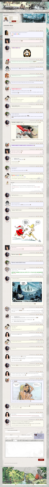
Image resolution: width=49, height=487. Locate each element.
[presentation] (6, 440)
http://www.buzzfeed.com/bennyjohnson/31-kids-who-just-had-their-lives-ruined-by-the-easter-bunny (25, 415)
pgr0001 (7, 85)
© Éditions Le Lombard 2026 (28, 484)
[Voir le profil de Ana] (7, 336)
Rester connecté (12, 22)
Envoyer (41, 459)
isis (7, 272)
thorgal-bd (7, 51)
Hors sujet (11, 463)
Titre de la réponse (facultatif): (12, 430)
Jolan (39, 437)
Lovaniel (7, 35)
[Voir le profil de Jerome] (7, 70)
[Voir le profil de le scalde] (7, 63)
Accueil (5, 463)
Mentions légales (22, 484)
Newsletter (39, 0)
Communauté (27, 10)
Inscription (34, 0)
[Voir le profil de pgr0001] (7, 264)
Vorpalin (7, 318)
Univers (7, 10)
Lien (38, 30)
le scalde (7, 64)
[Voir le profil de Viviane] (7, 77)
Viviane (7, 78)
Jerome (7, 71)
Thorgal (37, 436)
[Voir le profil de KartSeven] (7, 153)
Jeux (38, 10)
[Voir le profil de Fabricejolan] (7, 177)
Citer (40, 30)
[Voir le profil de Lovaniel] (7, 34)
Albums (11, 10)
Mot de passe (10, 19)
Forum (17, 12)
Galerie (41, 10)
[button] (6, 440)
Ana (7, 337)
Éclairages (33, 10)
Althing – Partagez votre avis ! (24, 12)
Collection (21, 10)
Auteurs (16, 10)
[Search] (46, 0)
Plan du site (18, 484)
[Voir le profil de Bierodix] (7, 146)
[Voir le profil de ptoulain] (7, 183)
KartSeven (7, 154)
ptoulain (7, 184)
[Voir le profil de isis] (7, 310)
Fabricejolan (7, 101)
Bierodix (7, 147)
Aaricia (40, 436)
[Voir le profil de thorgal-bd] (7, 124)
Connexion (30, 0)
